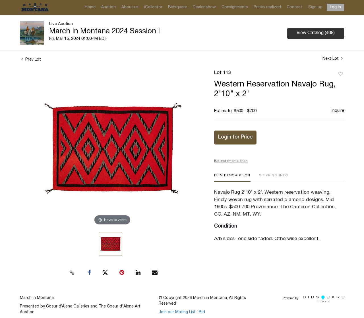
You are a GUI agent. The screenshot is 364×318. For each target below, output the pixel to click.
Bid (202, 312)
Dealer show (204, 7)
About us (129, 7)
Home (90, 7)
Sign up (315, 7)
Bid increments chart (231, 161)
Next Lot (331, 59)
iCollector (153, 7)
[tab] (232, 178)
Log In (335, 7)
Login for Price (235, 137)
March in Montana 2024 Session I (104, 31)
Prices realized (267, 7)
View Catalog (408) (316, 33)
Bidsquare (177, 7)
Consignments (235, 7)
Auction (108, 7)
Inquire (338, 111)
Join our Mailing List (177, 312)
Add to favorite (340, 74)
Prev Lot (32, 60)
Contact (294, 7)
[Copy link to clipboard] (72, 272)
